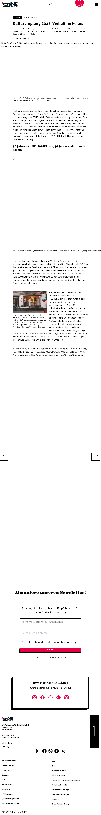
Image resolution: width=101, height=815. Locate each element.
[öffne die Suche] (50, 4)
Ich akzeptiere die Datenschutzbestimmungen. (51, 642)
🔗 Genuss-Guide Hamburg (10, 803)
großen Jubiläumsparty (28, 340)
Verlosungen (6, 789)
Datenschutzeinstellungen (60, 789)
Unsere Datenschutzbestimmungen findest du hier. (51, 657)
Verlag (54, 761)
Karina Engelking (22, 38)
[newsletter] (66, 698)
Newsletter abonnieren (9, 761)
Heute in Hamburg (8, 765)
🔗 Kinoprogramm (7, 794)
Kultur (17, 17)
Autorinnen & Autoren (59, 771)
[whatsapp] (51, 698)
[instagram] (35, 698)
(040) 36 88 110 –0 (8, 735)
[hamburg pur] (7, 746)
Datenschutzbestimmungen (61, 794)
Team (53, 766)
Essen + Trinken (7, 784)
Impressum (55, 799)
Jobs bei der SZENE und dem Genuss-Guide (66, 780)
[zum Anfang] (94, 731)
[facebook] (43, 698)
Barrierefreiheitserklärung (60, 804)
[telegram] (58, 698)
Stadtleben (5, 775)
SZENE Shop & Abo (58, 775)
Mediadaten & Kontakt (59, 785)
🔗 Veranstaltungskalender (10, 798)
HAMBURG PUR (7, 770)
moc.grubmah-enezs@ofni (10, 737)
